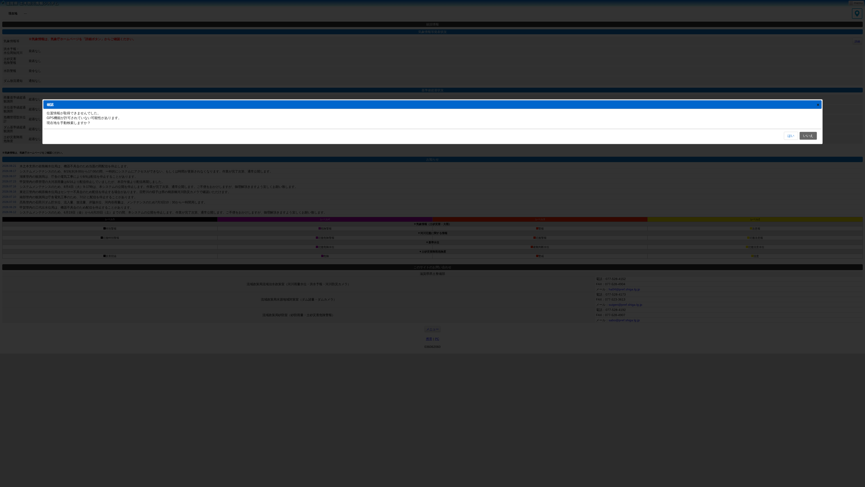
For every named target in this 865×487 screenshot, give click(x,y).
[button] (818, 104)
